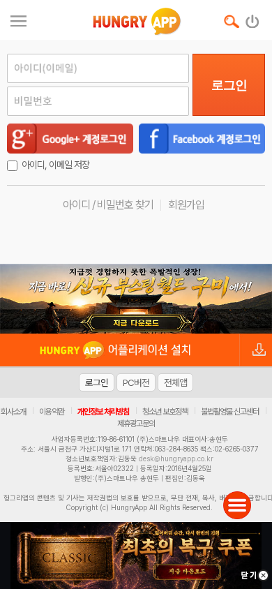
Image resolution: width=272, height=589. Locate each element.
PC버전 (136, 382)
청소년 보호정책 (165, 412)
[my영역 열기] (18, 19)
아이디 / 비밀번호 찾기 (108, 204)
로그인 (229, 85)
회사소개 (13, 412)
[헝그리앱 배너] (136, 299)
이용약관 (51, 412)
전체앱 (175, 382)
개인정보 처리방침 (103, 412)
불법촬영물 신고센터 (230, 412)
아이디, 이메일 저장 (55, 164)
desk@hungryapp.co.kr (176, 458)
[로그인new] (253, 18)
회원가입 (186, 204)
